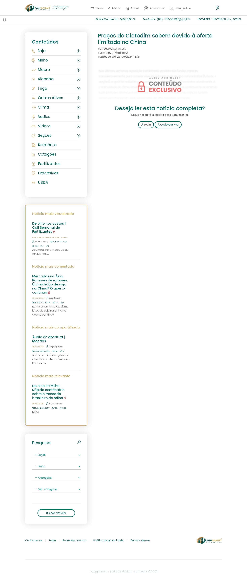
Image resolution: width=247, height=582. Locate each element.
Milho (42, 60)
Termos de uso (140, 540)
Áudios (43, 116)
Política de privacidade (108, 540)
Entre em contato (74, 540)
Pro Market (157, 8)
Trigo (42, 88)
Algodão (45, 79)
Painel (134, 8)
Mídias (115, 8)
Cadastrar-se (169, 125)
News (99, 8)
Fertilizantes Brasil (40, 237)
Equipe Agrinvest (41, 242)
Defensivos (47, 173)
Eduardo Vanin (55, 298)
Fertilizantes (48, 163)
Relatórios (47, 145)
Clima (43, 107)
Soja (41, 50)
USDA (42, 182)
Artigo (35, 298)
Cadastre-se (33, 540)
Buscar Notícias (56, 513)
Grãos (42, 298)
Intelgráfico (183, 8)
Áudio (34, 347)
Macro (43, 69)
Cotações (46, 154)
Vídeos (44, 126)
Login (52, 540)
